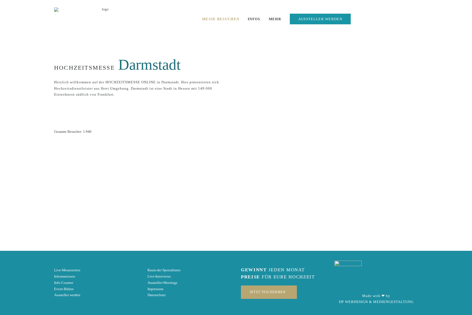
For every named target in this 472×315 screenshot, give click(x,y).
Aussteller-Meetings (162, 283)
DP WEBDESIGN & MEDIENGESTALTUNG (376, 302)
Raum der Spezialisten (164, 270)
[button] (377, 21)
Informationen (64, 276)
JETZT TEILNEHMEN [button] (268, 292)
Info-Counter (63, 283)
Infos (254, 19)
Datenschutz (157, 295)
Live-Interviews (159, 276)
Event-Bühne (64, 289)
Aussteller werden (67, 295)
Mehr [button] (275, 19)
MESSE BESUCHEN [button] (220, 19)
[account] (417, 21)
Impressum (155, 289)
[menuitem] (220, 19)
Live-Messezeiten (67, 270)
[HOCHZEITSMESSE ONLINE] (103, 19)
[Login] (360, 20)
